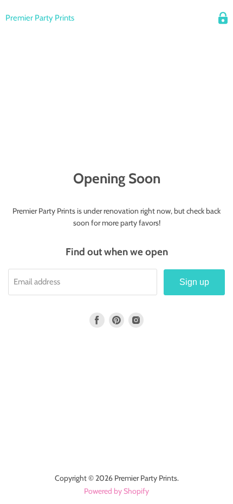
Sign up (194, 282)
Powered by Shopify (116, 491)
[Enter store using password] (223, 18)
